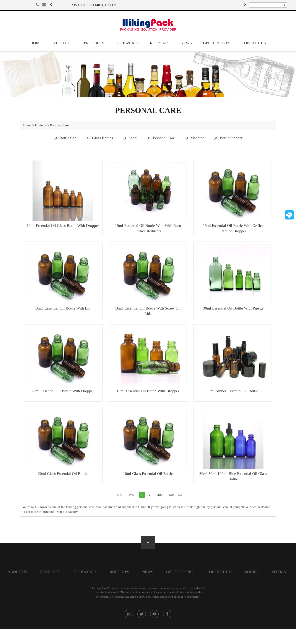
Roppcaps (159, 43)
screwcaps (127, 43)
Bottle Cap (68, 138)
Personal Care (59, 125)
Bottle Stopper (231, 138)
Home (36, 43)
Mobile (251, 572)
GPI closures (216, 43)
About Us (63, 43)
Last (171, 494)
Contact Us (254, 43)
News (186, 43)
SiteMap (280, 572)
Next (160, 494)
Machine (197, 138)
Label (132, 138)
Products (94, 43)
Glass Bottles (102, 138)
